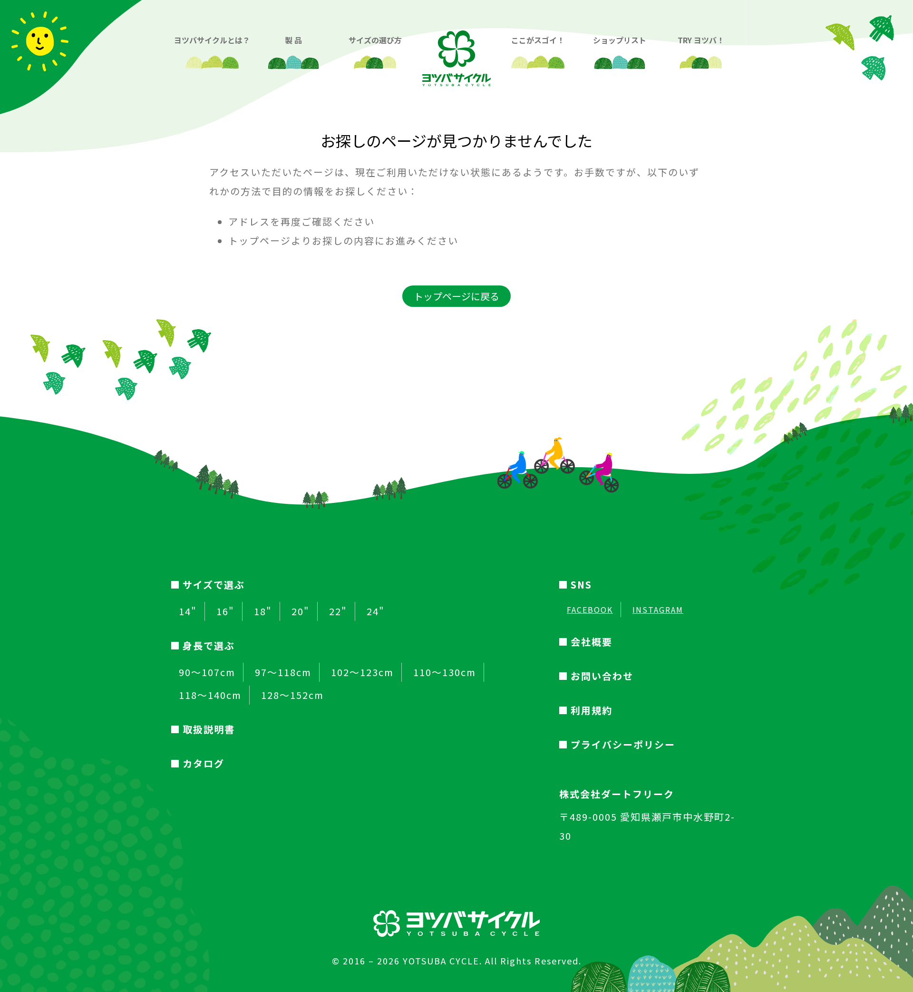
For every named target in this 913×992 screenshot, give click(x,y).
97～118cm (283, 672)
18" (263, 611)
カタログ (203, 763)
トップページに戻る (456, 296)
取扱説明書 (209, 729)
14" (188, 611)
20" (300, 611)
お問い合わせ (602, 676)
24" (376, 611)
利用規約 (591, 710)
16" (225, 611)
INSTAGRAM (657, 609)
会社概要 (591, 641)
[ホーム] (456, 50)
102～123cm (362, 672)
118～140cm (210, 695)
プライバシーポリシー (623, 744)
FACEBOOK (590, 609)
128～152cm (292, 695)
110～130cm (444, 672)
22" (338, 611)
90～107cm (207, 672)
